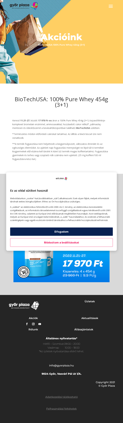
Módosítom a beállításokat (61, 242)
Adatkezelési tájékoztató (61, 396)
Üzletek (90, 301)
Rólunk (33, 329)
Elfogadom (61, 231)
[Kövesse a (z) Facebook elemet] (26, 324)
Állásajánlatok (83, 329)
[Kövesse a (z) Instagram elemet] (33, 324)
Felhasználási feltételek (61, 408)
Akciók (33, 318)
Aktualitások (89, 318)
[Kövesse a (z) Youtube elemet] (39, 324)
